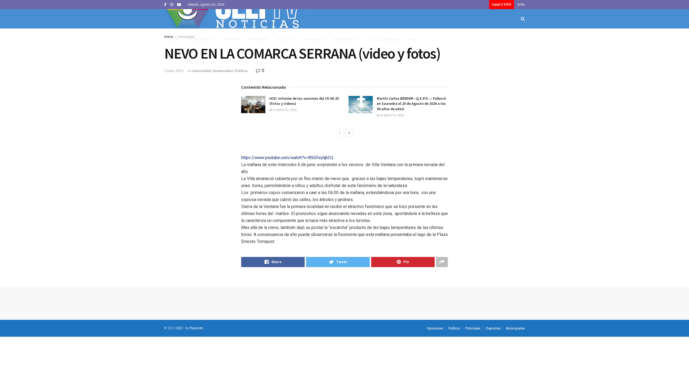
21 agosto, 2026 (284, 110)
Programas (345, 39)
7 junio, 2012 (174, 71)
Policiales (314, 39)
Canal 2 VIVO (501, 4)
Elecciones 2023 (385, 39)
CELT (179, 328)
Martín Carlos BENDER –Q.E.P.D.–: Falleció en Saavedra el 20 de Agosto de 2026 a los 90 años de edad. (411, 103)
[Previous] (340, 133)
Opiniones (258, 39)
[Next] (349, 133)
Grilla (521, 4)
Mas (414, 39)
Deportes (493, 328)
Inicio (174, 39)
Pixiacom (196, 328)
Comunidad (201, 71)
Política (286, 39)
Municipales (201, 39)
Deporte (231, 39)
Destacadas (223, 71)
